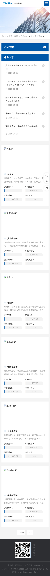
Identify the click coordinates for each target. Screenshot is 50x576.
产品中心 (24, 36)
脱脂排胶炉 (12, 431)
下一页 (21, 532)
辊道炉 (10, 302)
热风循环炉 (12, 495)
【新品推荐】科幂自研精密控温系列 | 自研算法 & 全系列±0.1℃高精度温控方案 (21, 83)
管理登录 (28, 565)
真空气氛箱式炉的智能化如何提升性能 (21, 67)
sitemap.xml (39, 565)
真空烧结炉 (12, 238)
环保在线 (19, 565)
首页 (16, 36)
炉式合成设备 (36, 36)
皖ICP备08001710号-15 (28, 572)
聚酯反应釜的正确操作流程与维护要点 (21, 128)
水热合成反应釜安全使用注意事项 (20, 113)
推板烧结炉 (12, 367)
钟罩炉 (10, 174)
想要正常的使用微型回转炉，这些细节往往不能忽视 (21, 99)
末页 (30, 532)
